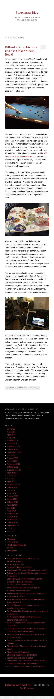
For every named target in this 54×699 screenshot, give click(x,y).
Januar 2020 (12, 499)
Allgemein (11, 539)
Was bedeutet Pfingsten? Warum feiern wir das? (26, 570)
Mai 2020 (11, 490)
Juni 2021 (11, 476)
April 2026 (11, 435)
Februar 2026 (12, 441)
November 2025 (13, 447)
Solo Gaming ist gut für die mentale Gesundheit (26, 593)
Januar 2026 (12, 444)
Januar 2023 (12, 461)
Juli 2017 (11, 528)
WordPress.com (26, 688)
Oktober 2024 (12, 449)
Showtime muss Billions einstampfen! (22, 655)
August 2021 (12, 473)
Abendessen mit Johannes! (18, 652)
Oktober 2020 (12, 487)
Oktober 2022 (12, 467)
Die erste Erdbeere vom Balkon (20, 567)
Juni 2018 (11, 508)
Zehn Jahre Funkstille (16, 597)
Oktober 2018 (12, 502)
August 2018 (12, 505)
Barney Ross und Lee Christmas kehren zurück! (26, 661)
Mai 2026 (11, 432)
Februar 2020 (12, 496)
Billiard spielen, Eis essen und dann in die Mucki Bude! (21, 50)
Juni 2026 (11, 429)
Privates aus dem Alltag (29, 388)
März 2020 (11, 493)
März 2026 (11, 438)
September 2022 (14, 470)
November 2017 (13, 520)
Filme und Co (12, 542)
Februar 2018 (12, 514)
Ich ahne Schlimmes (15, 564)
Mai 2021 (11, 479)
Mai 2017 (11, 531)
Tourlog (10, 548)
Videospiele (12, 551)
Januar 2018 (12, 517)
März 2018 (11, 511)
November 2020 (13, 485)
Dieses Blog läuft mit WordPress (18, 685)
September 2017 (14, 525)
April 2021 (11, 482)
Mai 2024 (11, 455)
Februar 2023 (12, 458)
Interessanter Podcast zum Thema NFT (23, 664)
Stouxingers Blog (27, 12)
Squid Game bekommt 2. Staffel (20, 658)
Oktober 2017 (12, 522)
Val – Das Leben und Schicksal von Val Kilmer (26, 667)
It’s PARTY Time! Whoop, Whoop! (20, 585)
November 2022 (13, 464)
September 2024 (14, 452)
